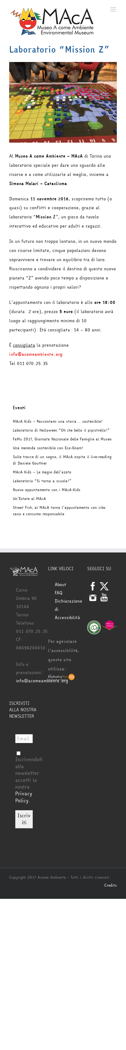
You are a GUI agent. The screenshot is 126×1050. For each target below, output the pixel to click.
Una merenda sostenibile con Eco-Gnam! (48, 448)
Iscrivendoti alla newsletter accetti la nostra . (29, 780)
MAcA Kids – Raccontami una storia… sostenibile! (57, 421)
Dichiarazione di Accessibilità (66, 609)
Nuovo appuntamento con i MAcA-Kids (46, 490)
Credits (110, 885)
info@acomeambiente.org (42, 681)
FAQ (58, 593)
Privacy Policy (23, 797)
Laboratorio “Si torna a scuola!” (42, 481)
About (60, 585)
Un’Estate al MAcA (29, 498)
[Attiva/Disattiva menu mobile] (113, 9)
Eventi (19, 408)
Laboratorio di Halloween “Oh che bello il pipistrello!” (61, 430)
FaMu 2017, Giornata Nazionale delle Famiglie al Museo (62, 439)
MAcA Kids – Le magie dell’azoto (42, 472)
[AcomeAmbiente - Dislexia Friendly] (61, 678)
